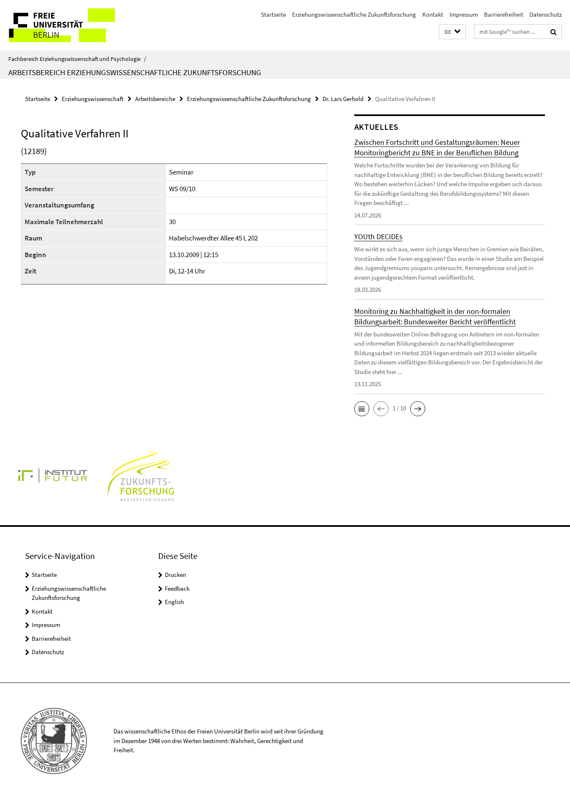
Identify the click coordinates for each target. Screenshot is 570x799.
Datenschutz (546, 14)
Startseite (273, 14)
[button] (452, 32)
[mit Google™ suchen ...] (553, 31)
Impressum (463, 14)
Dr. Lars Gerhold (343, 99)
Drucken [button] (175, 575)
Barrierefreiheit (503, 14)
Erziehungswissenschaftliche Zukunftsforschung (354, 14)
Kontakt (432, 14)
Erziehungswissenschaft (93, 99)
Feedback (177, 588)
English (174, 602)
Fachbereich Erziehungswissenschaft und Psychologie (77, 59)
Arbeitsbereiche (155, 99)
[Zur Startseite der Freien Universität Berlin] (70, 25)
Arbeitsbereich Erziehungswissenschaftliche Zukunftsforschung (134, 72)
